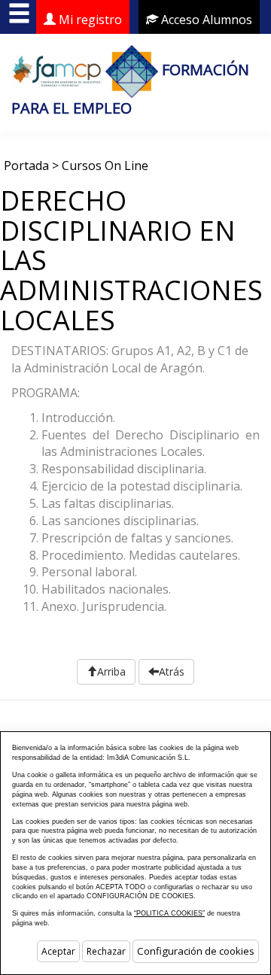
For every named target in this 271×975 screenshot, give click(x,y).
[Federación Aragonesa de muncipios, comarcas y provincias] (56, 69)
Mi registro (89, 19)
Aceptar (58, 951)
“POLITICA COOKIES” (169, 913)
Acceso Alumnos (205, 19)
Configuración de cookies (195, 951)
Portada (26, 165)
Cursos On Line (105, 165)
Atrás (171, 671)
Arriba (111, 671)
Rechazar (106, 951)
